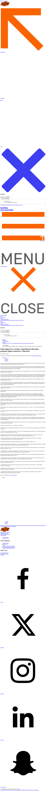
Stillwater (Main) (6, 543)
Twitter (6, 359)
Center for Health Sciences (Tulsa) (9, 546)
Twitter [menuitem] (6, 522)
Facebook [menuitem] (6, 521)
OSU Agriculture (7, 525)
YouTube (6, 552)
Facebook (6, 358)
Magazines (7, 320)
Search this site (3, 197)
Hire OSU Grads (6, 538)
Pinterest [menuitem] (6, 523)
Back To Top (42, 240)
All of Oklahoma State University (11, 202)
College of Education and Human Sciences (25, 525)
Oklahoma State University (5, 532)
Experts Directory (12, 320)
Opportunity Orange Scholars (10, 526)
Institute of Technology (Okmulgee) (9, 547)
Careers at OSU (5, 537)
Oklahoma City (5, 544)
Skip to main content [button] (4, 0)
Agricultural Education (14, 525)
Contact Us (22, 320)
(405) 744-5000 (3, 535)
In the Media (2, 320)
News (1, 316)
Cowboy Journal (6, 341)
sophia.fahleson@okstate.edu (36, 355)
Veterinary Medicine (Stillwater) (8, 548)
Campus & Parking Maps (4, 534)
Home (4, 339)
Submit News (17, 320)
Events (4, 552)
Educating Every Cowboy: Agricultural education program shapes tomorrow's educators (18, 343)
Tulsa (4, 545)
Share (4, 357)
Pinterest (6, 360)
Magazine (2, 525)
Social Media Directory (4, 553)
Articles (4, 342)
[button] (23, 99)
